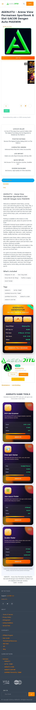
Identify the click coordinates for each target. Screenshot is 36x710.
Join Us (5, 690)
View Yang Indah (22, 274)
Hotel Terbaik (8, 281)
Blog (4, 649)
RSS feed (5, 643)
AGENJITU (7, 290)
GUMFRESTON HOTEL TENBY (13, 293)
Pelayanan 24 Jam (10, 274)
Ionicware (5, 659)
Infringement (6, 620)
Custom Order (18, 379)
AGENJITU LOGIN (25, 296)
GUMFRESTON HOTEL (11, 296)
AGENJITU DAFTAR (10, 299)
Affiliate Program (8, 635)
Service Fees (6, 625)
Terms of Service (8, 614)
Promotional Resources (10, 641)
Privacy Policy (7, 617)
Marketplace (6, 385)
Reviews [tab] (6, 184)
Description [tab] (7, 180)
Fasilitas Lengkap (26, 278)
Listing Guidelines (8, 623)
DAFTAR (18, 58)
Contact (23, 374)
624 (6, 110)
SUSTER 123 (10, 595)
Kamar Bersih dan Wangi (11, 278)
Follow (12, 374)
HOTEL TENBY (18, 290)
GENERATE (18, 437)
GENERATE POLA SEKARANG (18, 348)
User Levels (6, 638)
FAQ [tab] (4, 187)
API (4, 646)
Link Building (16, 385)
